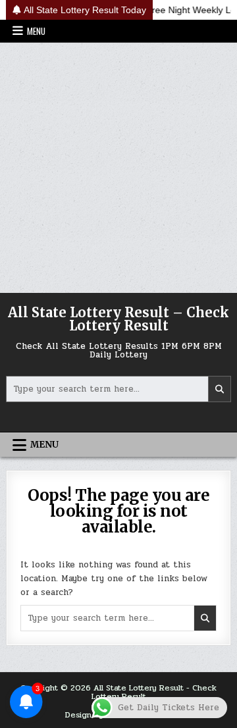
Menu (36, 31)
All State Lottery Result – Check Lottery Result (118, 319)
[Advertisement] (118, 167)
